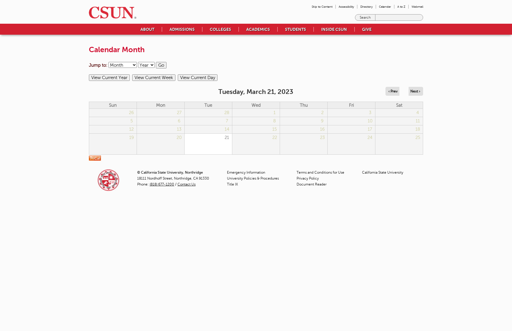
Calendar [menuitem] (385, 6)
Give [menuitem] (367, 29)
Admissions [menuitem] (182, 29)
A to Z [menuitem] (401, 6)
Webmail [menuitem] (417, 6)
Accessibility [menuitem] (346, 6)
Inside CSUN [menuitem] (334, 29)
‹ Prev (393, 91)
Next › (415, 91)
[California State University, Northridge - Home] (110, 13)
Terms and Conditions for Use (320, 172)
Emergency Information (246, 172)
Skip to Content (322, 6)
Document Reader (312, 184)
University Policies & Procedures (253, 178)
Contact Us (186, 184)
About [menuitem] (147, 29)
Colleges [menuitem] (220, 29)
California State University (382, 172)
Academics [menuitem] (258, 29)
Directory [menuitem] (366, 6)
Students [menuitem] (295, 29)
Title (232, 184)
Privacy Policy (308, 178)
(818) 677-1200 (162, 184)
